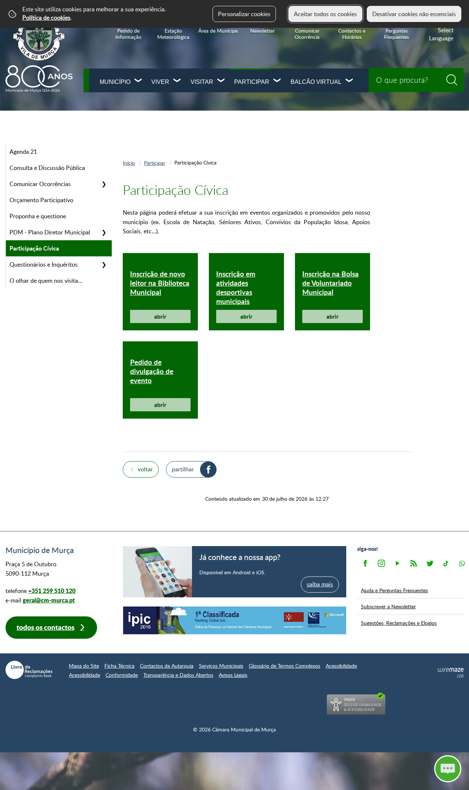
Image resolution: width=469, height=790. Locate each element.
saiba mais (320, 584)
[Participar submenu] (277, 81)
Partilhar (183, 469)
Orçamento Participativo (41, 200)
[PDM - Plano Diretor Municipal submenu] (104, 232)
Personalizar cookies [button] (244, 14)
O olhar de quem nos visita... (46, 281)
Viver (160, 82)
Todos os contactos (45, 627)
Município (115, 82)
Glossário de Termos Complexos (284, 665)
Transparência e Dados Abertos (178, 674)
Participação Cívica (34, 248)
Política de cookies (46, 18)
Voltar (145, 469)
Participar (251, 82)
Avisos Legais (233, 674)
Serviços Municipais (221, 665)
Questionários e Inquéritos (44, 264)
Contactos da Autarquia (166, 665)
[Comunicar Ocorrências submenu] (104, 184)
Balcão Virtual (316, 82)
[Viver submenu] (177, 81)
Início (129, 162)
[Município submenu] (138, 81)
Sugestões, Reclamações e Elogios (399, 622)
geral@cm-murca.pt (49, 600)
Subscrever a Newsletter (388, 606)
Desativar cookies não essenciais (414, 14)
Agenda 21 (23, 152)
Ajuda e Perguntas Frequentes (394, 590)
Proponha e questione (38, 216)
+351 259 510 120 (51, 590)
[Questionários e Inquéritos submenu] (104, 264)
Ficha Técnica (119, 665)
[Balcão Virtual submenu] (349, 81)
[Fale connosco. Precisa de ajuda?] (384, 768)
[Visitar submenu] (221, 81)
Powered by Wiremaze (451, 672)
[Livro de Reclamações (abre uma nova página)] (28, 670)
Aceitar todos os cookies (325, 14)
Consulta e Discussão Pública (47, 168)
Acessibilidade (341, 665)
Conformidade (122, 674)
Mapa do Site (84, 665)
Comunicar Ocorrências (40, 184)
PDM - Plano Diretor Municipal (50, 232)
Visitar (202, 82)
